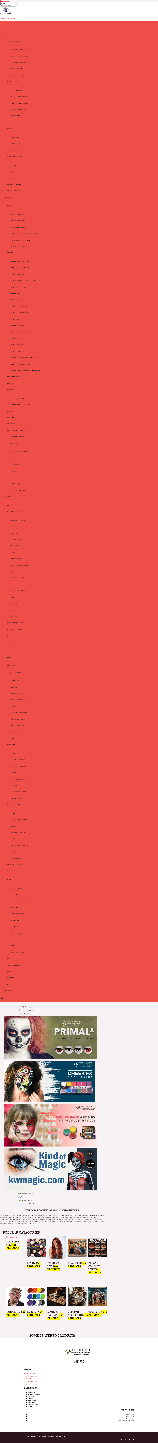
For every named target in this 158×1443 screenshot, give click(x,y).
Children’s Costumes (14, 805)
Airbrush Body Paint (14, 156)
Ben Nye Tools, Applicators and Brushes (25, 370)
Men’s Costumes (12, 745)
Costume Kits (15, 610)
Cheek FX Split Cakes (18, 75)
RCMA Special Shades (18, 221)
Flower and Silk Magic (19, 901)
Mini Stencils (15, 150)
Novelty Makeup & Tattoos (17, 430)
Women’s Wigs (16, 644)
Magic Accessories (17, 914)
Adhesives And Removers (15, 437)
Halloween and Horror (19, 845)
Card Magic (15, 894)
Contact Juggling (13, 965)
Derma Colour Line (17, 398)
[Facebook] (129, 1440)
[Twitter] (133, 1440)
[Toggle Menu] (22, 37)
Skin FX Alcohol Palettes (16, 178)
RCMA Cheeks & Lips (17, 214)
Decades (14, 687)
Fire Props (11, 978)
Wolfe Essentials (17, 116)
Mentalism (15, 907)
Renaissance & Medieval (19, 713)
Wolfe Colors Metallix (19, 97)
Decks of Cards (16, 888)
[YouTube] (121, 1440)
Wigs (9, 635)
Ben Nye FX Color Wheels (19, 306)
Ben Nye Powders (17, 351)
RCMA (9, 206)
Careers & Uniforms (18, 719)
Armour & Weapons (18, 559)
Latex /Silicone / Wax (18, 490)
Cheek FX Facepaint (13, 41)
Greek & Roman (16, 693)
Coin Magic (15, 939)
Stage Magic (15, 920)
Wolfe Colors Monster (19, 103)
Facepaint (7, 32)
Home (5, 26)
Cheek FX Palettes (17, 69)
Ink (12, 171)
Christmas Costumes (14, 864)
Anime (13, 839)
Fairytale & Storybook (19, 700)
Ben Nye (10, 253)
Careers (13, 826)
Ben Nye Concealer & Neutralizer (23, 281)
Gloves (13, 552)
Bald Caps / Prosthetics (19, 452)
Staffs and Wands (17, 578)
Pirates (13, 738)
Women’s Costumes (14, 672)
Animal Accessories (18, 520)
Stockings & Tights (18, 527)
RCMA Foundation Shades (20, 227)
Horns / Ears (15, 484)
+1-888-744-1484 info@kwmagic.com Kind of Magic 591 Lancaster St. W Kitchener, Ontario (30, 1378)
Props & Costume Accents (20, 565)
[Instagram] (125, 1440)
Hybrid (13, 165)
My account (8, 991)
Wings (13, 584)
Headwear (14, 533)
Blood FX (14, 458)
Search (2, 3)
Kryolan (10, 390)
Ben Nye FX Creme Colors (19, 313)
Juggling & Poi (12, 959)
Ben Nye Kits (15, 319)
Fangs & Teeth (16, 477)
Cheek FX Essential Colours (20, 49)
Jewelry (13, 597)
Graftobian (11, 383)
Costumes (7, 657)
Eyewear (14, 603)
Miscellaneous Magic (18, 952)
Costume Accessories (14, 511)
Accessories (8, 496)
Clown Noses (15, 464)
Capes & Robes (16, 539)
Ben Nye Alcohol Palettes (20, 261)
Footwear (14, 546)
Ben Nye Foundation (18, 300)
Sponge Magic (16, 933)
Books (13, 946)
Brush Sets (11, 424)
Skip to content (5, 1)
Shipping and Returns (126, 1420)
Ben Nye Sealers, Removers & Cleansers (24, 357)
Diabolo (10, 971)
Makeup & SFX (8, 197)
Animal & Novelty (17, 858)
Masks (13, 571)
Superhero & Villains (18, 732)
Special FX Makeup (13, 443)
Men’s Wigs (14, 650)
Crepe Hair (14, 471)
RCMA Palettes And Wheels (20, 240)
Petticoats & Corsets (18, 591)
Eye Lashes (11, 417)
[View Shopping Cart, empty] (1, 998)
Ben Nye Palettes (17, 345)
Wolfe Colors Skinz (18, 109)
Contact (7, 984)
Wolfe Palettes (16, 122)
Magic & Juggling (10, 871)
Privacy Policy (129, 1418)
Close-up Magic (16, 926)
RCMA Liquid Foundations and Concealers (26, 234)
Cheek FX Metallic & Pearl (20, 56)
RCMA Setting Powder (18, 246)
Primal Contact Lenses (15, 623)
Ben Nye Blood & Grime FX (20, 268)
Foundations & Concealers (20, 405)
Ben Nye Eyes (15, 293)
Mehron (10, 411)
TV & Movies (15, 681)
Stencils (10, 129)
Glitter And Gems (13, 191)
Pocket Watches (16, 616)
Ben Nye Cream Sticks (18, 287)
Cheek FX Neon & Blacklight (21, 62)
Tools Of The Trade (14, 377)
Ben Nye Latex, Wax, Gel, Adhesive (22, 332)
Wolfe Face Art (12, 82)
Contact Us (130, 1416)
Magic (9, 879)
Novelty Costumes (13, 666)
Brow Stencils (16, 144)
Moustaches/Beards (14, 629)
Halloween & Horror (18, 725)
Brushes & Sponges (14, 184)
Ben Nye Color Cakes (18, 274)
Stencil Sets (15, 137)
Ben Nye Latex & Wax (18, 325)
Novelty (14, 706)
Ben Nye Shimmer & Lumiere (20, 364)
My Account (130, 1414)
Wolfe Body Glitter (18, 90)
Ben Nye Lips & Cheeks (18, 338)
